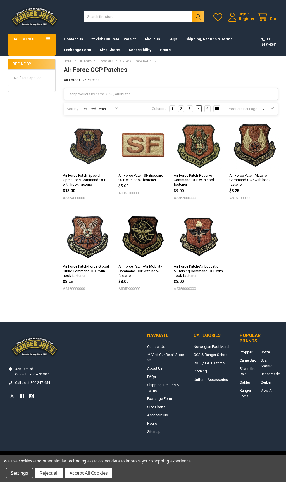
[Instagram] (31, 396)
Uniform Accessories (211, 379)
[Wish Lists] (219, 17)
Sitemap (154, 431)
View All (267, 390)
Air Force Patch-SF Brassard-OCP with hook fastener (141, 177)
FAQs (172, 39)
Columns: (159, 109)
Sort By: (73, 109)
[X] (12, 396)
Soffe (265, 352)
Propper (246, 352)
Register (247, 18)
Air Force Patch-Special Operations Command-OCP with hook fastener (84, 180)
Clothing (200, 371)
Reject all (49, 473)
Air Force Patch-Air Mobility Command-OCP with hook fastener (140, 271)
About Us (152, 39)
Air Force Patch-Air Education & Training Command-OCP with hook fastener (198, 271)
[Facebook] (22, 396)
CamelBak (248, 360)
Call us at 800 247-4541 (33, 383)
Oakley (245, 382)
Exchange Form (77, 50)
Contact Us (73, 39)
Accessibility (139, 50)
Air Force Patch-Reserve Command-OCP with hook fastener (194, 180)
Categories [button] (23, 39)
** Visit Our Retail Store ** (113, 39)
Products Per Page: (243, 109)
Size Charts (110, 50)
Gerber (266, 382)
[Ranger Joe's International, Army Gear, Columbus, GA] (16, 411)
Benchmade (270, 374)
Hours (165, 50)
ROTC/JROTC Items (209, 363)
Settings (19, 473)
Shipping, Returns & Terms (208, 39)
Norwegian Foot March (212, 346)
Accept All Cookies (89, 473)
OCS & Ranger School (211, 355)
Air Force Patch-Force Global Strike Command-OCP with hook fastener (86, 271)
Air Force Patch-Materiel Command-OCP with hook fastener (250, 180)
